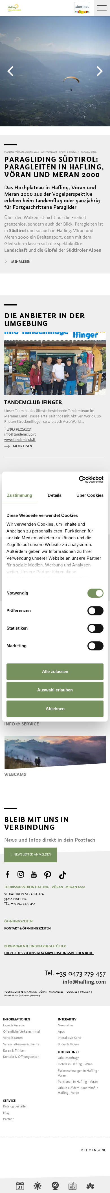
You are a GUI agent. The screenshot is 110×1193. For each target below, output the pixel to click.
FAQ (6, 1113)
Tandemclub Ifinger (33, 402)
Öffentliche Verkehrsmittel (21, 1031)
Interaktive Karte (70, 1038)
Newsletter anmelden (32, 854)
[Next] (98, 71)
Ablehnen (55, 708)
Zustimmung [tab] (19, 495)
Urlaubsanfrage (68, 1058)
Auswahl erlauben (55, 689)
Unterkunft (68, 1052)
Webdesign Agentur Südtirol (11, 1151)
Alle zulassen (55, 671)
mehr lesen (22, 446)
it (85, 1150)
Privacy (85, 992)
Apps (61, 1031)
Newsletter (65, 1025)
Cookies (72, 992)
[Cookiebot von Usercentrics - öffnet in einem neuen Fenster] (79, 479)
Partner (8, 1119)
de (77, 1150)
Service (9, 1101)
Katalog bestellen (15, 1106)
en (94, 1150)
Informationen (16, 1019)
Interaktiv (67, 1019)
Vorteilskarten (13, 1038)
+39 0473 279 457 (23, 903)
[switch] (95, 610)
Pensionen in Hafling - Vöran (78, 1082)
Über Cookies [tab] (90, 495)
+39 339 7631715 (19, 429)
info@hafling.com (84, 982)
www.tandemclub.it (20, 440)
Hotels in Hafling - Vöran (75, 1064)
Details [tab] (54, 495)
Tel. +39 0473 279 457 (75, 973)
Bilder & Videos (68, 1044)
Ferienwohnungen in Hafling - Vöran (78, 1073)
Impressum (11, 995)
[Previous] (11, 71)
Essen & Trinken (14, 1050)
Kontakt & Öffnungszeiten (27, 928)
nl (104, 1150)
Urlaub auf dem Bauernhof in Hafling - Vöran (78, 1090)
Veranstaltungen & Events (21, 1044)
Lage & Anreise (14, 1025)
